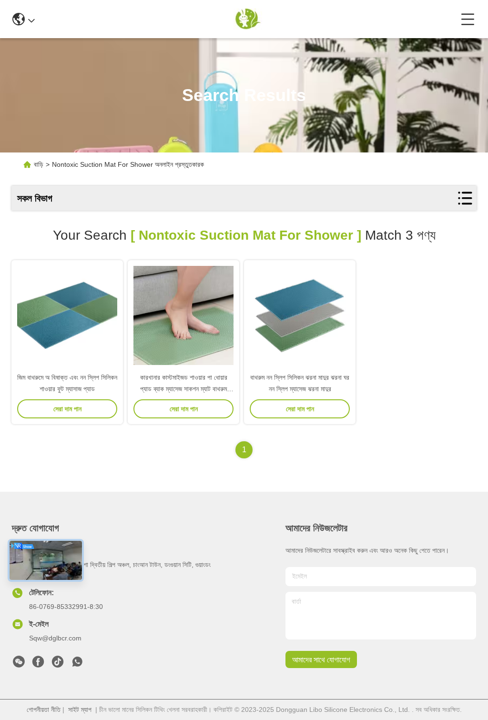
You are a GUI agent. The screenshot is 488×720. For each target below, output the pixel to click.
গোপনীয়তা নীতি (44, 709)
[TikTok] (57, 664)
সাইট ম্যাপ (80, 709)
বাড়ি (38, 164)
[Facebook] (38, 664)
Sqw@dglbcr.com (55, 638)
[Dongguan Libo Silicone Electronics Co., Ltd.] (248, 19)
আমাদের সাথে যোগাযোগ (321, 660)
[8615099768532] (77, 664)
